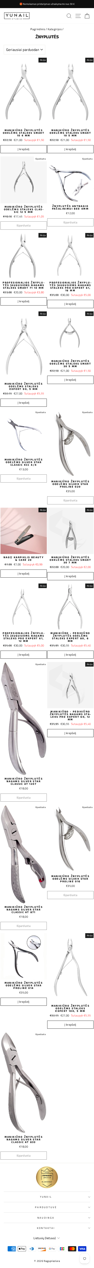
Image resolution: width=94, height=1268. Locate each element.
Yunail (46, 1197)
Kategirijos (55, 29)
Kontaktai (46, 1228)
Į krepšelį (23, 149)
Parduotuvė (46, 1207)
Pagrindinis (37, 29)
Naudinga (46, 1217)
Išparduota (24, 225)
